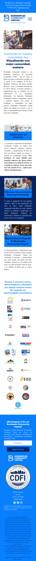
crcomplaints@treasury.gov (22, 553)
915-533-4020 (18, 499)
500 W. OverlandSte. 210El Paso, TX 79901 (18, 494)
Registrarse (18, 449)
